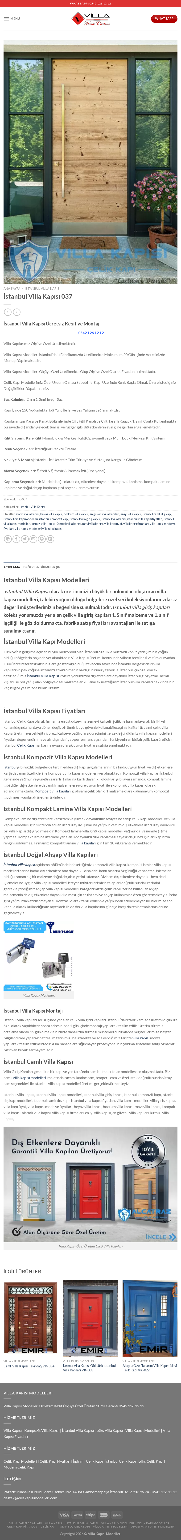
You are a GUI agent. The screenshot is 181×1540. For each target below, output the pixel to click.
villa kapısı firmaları (136, 524)
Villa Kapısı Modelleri (142, 1430)
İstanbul (10, 767)
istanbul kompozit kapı (53, 519)
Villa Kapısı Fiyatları (25, 1523)
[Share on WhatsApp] (8, 539)
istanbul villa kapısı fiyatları (144, 519)
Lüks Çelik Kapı (150, 1461)
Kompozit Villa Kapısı (41, 1430)
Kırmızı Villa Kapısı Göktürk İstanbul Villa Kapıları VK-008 (89, 1368)
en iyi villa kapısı (130, 514)
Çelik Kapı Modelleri (20, 1461)
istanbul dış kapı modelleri (21, 519)
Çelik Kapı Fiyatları (55, 1461)
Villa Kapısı (13, 1430)
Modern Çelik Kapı (19, 1467)
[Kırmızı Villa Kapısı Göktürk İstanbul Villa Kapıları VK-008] (90, 1318)
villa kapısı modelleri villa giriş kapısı (38, 528)
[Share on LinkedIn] (50, 539)
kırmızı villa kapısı (43, 524)
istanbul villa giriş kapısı (85, 519)
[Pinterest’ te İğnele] (42, 539)
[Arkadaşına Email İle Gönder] (33, 539)
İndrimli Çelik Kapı (88, 1461)
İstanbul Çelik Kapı (120, 1461)
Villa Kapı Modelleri (117, 1523)
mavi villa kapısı (92, 524)
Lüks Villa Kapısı (109, 1430)
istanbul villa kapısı (114, 519)
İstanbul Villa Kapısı (42, 288)
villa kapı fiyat (113, 524)
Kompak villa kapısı (68, 524)
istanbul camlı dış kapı (157, 514)
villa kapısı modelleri (29, 1077)
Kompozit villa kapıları (53, 791)
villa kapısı (140, 1038)
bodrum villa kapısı (76, 514)
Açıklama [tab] (12, 567)
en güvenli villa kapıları (104, 514)
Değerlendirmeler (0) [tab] (41, 567)
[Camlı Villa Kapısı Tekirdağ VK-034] (31, 1318)
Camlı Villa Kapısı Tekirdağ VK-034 (29, 1366)
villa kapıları (86, 843)
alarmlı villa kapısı (27, 514)
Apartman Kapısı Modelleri (153, 1526)
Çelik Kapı (25, 745)
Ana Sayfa (12, 288)
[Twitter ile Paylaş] (25, 539)
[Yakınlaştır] (9, 278)
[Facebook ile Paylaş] (16, 539)
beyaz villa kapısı (51, 514)
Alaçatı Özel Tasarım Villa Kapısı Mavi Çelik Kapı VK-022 (150, 1368)
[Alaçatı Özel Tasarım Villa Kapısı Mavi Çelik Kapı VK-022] (150, 1318)
